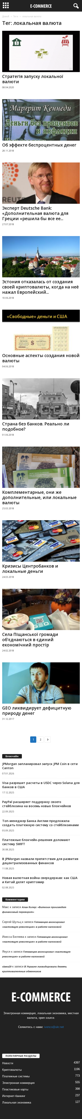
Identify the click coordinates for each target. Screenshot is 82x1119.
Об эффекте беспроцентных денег (39, 145)
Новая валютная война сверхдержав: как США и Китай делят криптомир (39, 880)
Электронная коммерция (18, 1082)
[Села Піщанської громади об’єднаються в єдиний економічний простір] (41, 609)
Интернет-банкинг (13, 1096)
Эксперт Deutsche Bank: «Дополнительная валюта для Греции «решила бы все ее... (35, 213)
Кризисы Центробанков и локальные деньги (30, 568)
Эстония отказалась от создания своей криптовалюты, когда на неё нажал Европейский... (40, 287)
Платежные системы (16, 1076)
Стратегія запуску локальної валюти (32, 79)
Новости (7, 1063)
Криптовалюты (12, 1069)
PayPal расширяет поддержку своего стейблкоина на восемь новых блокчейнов (36, 804)
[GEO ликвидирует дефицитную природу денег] (41, 683)
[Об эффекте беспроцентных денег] (41, 119)
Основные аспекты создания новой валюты (41, 358)
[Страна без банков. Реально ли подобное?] (41, 399)
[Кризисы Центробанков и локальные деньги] (41, 540)
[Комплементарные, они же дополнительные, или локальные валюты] (41, 467)
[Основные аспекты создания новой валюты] (41, 330)
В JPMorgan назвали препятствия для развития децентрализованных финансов (40, 861)
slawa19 (6, 966)
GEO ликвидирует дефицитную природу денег (36, 710)
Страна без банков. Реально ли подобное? (35, 426)
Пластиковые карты (15, 1089)
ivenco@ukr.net (54, 1027)
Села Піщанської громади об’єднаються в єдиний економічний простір (30, 640)
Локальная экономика (16, 1102)
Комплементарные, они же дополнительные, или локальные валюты (39, 497)
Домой (5, 16)
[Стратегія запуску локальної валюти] (41, 51)
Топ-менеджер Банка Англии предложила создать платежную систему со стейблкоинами (40, 823)
